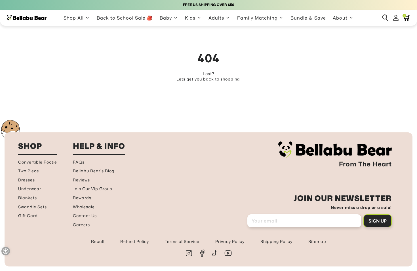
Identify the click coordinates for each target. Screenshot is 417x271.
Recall (97, 241)
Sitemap (317, 241)
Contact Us (85, 215)
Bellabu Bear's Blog (93, 170)
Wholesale (84, 206)
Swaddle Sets (32, 206)
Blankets (27, 197)
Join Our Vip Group (92, 188)
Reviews (81, 180)
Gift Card (28, 215)
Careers (81, 224)
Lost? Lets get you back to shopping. (208, 76)
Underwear (29, 188)
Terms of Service (182, 241)
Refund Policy (134, 241)
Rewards (82, 197)
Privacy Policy (230, 241)
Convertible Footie (37, 162)
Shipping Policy (276, 241)
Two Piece (28, 170)
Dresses (26, 180)
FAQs (79, 162)
